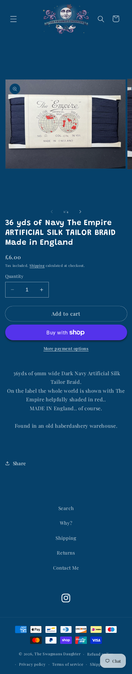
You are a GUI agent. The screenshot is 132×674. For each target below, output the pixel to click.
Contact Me (66, 567)
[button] (13, 18)
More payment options (66, 348)
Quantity (14, 276)
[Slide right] (80, 211)
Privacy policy (32, 664)
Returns (66, 552)
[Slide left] (52, 211)
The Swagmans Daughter (57, 653)
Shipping (37, 265)
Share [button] (19, 463)
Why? (66, 523)
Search (66, 508)
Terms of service (67, 664)
